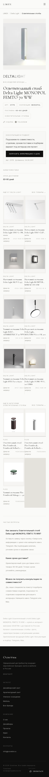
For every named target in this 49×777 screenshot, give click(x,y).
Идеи (5, 733)
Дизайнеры (8, 724)
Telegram (22, 122)
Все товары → (39, 192)
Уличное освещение (11, 697)
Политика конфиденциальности (12, 770)
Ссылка (9, 122)
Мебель (6, 701)
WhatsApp (8, 674)
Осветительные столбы (17, 116)
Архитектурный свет (11, 692)
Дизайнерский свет (11, 688)
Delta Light (15, 13)
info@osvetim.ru (9, 751)
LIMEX (5, 13)
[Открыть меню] (44, 4)
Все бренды (8, 706)
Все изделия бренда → (15, 82)
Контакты (7, 737)
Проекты (6, 728)
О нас (5, 720)
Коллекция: (30, 105)
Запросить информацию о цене (24, 154)
